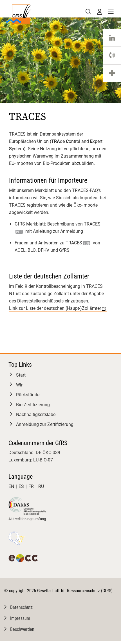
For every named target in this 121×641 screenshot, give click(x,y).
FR (31, 486)
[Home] (18, 12)
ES (21, 486)
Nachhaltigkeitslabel (36, 414)
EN (11, 486)
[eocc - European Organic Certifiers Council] (23, 558)
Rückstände (27, 394)
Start (21, 375)
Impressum (20, 618)
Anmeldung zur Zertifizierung (44, 424)
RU (41, 486)
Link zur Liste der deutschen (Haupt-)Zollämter (55, 308)
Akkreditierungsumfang (27, 519)
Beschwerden (22, 629)
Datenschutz (21, 607)
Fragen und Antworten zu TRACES (48, 243)
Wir (19, 385)
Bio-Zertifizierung (33, 404)
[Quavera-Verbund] (16, 538)
